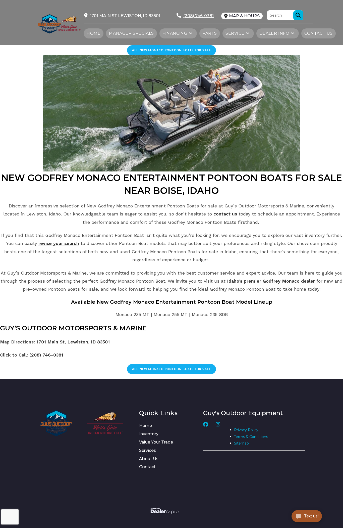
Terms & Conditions (251, 436)
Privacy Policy (246, 430)
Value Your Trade (156, 442)
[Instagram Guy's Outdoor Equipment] (218, 434)
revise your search (58, 243)
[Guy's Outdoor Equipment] (69, 23)
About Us (148, 458)
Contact (147, 466)
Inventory (148, 433)
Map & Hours (244, 16)
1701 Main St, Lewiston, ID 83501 (73, 341)
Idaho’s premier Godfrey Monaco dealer (271, 281)
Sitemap (241, 443)
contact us (225, 213)
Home (145, 425)
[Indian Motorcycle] (105, 423)
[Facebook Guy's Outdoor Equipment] (205, 434)
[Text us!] (307, 517)
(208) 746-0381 (46, 355)
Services (147, 450)
